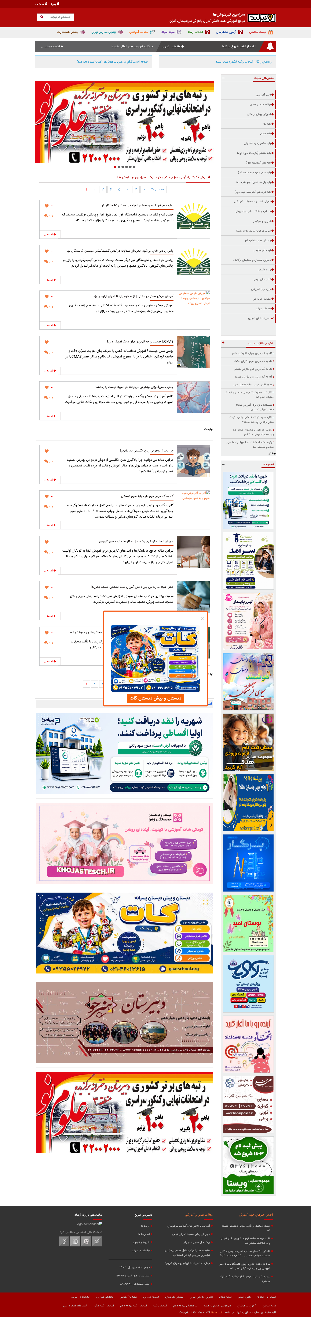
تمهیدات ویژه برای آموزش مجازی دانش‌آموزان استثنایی (254, 407)
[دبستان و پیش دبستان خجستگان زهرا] (124, 122)
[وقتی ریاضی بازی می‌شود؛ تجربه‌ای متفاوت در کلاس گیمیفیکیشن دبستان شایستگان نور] (193, 261)
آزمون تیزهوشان (246, 1305)
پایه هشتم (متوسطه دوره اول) (254, 153)
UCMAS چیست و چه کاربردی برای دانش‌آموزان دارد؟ (140, 341)
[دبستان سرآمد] (248, 561)
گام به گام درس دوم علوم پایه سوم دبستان (147, 496)
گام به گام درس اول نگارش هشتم (253, 377)
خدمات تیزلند (263, 308)
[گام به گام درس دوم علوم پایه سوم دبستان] (193, 506)
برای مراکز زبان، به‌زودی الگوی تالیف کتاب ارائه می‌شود (244, 1279)
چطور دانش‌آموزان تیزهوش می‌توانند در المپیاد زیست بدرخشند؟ (134, 387)
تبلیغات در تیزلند (141, 1251)
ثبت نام (40, 4)
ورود (54, 4)
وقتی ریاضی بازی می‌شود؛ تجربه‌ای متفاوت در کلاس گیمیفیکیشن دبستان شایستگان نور (120, 251)
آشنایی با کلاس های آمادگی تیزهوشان (188, 1226)
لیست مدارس (151, 1297)
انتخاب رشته (160, 1305)
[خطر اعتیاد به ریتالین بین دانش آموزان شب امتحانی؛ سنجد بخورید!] (193, 597)
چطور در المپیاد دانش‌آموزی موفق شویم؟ (187, 1263)
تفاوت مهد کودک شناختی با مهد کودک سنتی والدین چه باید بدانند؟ (251, 419)
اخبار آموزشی (263, 95)
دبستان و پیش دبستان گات (155, 698)
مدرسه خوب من (262, 299)
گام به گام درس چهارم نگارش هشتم (252, 353)
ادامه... (49, 234)
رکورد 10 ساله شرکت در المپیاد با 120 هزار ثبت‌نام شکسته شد (250, 444)
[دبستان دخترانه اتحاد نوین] (248, 1044)
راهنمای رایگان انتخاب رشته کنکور (244, 61)
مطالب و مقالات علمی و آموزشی (253, 211)
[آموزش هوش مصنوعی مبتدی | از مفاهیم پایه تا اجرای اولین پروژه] (193, 306)
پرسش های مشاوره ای (258, 240)
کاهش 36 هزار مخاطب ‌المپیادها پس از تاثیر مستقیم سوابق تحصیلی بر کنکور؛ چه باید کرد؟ (245, 1253)
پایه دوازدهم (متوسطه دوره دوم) (253, 192)
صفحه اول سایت (266, 1297)
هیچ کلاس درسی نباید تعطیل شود (252, 384)
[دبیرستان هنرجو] (124, 1022)
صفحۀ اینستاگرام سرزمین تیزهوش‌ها (112, 61)
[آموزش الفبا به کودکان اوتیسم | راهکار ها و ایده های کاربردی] (193, 552)
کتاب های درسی (262, 279)
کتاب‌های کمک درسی (75, 1305)
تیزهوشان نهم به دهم (185, 1305)
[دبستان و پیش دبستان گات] (124, 933)
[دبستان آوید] (248, 984)
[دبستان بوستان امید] (248, 923)
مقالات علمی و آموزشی (199, 1214)
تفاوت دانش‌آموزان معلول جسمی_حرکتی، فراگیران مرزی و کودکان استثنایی (187, 1253)
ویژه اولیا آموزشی (261, 289)
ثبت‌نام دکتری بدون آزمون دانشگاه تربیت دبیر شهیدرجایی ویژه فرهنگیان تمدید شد (244, 1266)
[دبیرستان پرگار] (248, 863)
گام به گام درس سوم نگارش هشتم (253, 361)
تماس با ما (144, 1234)
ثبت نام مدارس (262, 250)
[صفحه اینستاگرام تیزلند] (75, 1245)
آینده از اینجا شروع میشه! (239, 46)
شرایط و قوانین (141, 1242)
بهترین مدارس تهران (201, 1297)
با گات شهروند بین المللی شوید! (132, 46)
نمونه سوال (225, 1297)
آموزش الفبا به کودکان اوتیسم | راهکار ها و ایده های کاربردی (136, 541)
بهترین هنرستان (174, 1297)
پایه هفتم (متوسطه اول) (257, 143)
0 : (50, 216)
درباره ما (145, 1226)
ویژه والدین (264, 269)
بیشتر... (271, 453)
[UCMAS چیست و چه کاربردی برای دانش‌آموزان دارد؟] (193, 352)
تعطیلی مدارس (104, 1297)
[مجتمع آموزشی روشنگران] (248, 802)
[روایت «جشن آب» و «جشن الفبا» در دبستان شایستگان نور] (193, 216)
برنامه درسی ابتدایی (260, 104)
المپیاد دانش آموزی (259, 318)
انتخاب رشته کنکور (103, 1305)
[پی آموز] (124, 753)
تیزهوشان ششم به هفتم (217, 1305)
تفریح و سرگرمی (261, 221)
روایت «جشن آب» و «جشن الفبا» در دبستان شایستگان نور (136, 205)
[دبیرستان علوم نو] (124, 1112)
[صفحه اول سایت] (262, 19)
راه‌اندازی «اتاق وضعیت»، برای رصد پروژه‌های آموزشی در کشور (253, 432)
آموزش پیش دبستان (259, 114)
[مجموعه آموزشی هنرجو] (248, 1104)
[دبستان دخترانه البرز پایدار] (248, 621)
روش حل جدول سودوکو (196, 1242)
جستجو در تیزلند (60, 17)
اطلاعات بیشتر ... (171, 46)
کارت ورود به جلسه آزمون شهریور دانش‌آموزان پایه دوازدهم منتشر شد (245, 1241)
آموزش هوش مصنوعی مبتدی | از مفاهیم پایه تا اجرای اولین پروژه (133, 296)
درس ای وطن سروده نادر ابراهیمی (191, 1234)
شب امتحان (269, 1305)
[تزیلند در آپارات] (86, 1245)
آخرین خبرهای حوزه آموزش (256, 1214)
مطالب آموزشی (128, 1297)
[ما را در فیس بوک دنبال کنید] (64, 1245)
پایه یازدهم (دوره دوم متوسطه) (253, 182)
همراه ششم (244, 1297)
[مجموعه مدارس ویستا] (248, 1165)
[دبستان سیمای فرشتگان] (248, 682)
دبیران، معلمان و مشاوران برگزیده (252, 260)
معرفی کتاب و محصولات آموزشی (252, 201)
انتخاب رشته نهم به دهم (133, 1305)
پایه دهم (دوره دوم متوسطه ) (254, 172)
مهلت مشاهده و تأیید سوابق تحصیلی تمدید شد (246, 1228)
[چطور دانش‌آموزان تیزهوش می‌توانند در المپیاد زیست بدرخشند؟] (193, 397)
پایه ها (267, 124)
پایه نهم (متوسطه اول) (258, 163)
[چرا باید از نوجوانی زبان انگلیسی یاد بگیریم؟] (193, 461)
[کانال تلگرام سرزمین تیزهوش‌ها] (97, 1245)
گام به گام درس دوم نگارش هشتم (253, 369)
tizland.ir (217, 1312)
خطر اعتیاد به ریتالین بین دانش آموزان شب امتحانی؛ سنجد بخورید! (132, 587)
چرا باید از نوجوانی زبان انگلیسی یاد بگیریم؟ (146, 450)
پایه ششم (265, 133)
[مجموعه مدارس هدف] (248, 742)
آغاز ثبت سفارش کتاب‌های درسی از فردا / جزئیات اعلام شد (250, 394)
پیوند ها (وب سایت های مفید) (253, 231)
